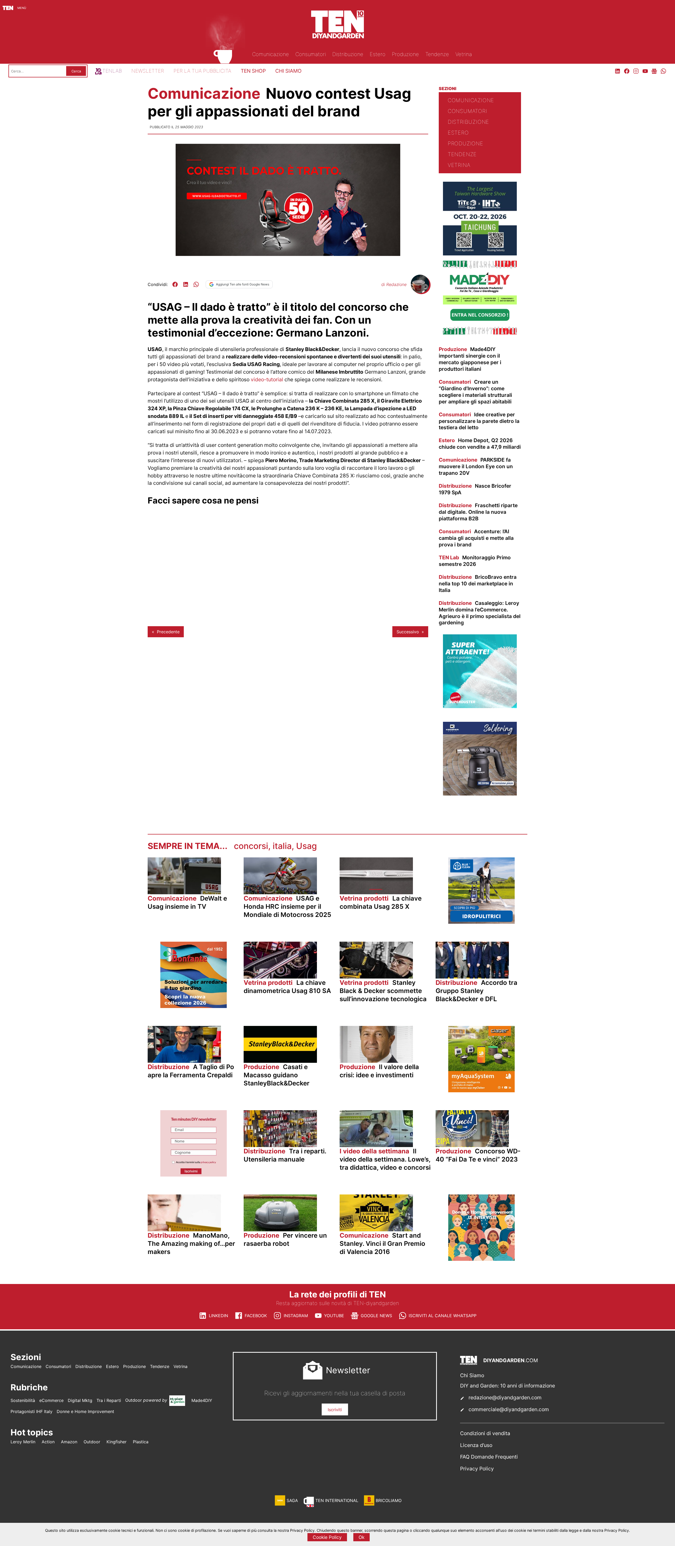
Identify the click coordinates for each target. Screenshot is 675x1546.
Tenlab (112, 71)
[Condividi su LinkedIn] (185, 284)
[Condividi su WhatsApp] (196, 284)
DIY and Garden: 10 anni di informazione (507, 1385)
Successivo (408, 631)
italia (282, 846)
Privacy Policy (477, 1468)
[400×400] (481, 1090)
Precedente (168, 631)
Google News (376, 1315)
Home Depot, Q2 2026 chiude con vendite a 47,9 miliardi (480, 443)
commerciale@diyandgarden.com (509, 1409)
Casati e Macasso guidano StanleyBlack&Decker (277, 1075)
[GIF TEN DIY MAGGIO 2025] (481, 922)
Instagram (296, 1315)
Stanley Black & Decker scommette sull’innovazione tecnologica (383, 991)
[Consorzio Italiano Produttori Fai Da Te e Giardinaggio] (480, 332)
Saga (292, 1500)
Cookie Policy (327, 1537)
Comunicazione (206, 93)
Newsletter (147, 71)
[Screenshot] (193, 1175)
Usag (306, 846)
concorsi (251, 846)
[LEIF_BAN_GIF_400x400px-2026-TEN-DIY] (480, 706)
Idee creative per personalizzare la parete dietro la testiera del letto (479, 421)
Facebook (256, 1315)
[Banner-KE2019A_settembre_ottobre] (480, 794)
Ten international (336, 1500)
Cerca (76, 71)
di (394, 284)
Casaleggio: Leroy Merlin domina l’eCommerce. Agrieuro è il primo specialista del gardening (479, 613)
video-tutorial (267, 379)
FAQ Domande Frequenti (489, 1457)
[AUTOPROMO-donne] (481, 1259)
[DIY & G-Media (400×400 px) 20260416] (480, 253)
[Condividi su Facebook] (175, 284)
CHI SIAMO (288, 71)
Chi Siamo (472, 1375)
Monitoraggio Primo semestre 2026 (475, 560)
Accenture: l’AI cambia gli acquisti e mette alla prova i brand (476, 538)
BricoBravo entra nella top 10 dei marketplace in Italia (478, 583)
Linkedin (218, 1315)
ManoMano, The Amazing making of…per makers (191, 1244)
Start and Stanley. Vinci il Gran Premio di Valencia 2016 (382, 1244)
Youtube (334, 1315)
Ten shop (253, 71)
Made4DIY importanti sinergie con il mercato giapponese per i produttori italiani (470, 359)
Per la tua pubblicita (202, 71)
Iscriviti (335, 1409)
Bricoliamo (389, 1500)
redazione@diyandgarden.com (505, 1397)
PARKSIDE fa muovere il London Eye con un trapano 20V (476, 466)
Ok (361, 1537)
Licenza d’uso (476, 1445)
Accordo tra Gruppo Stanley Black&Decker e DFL (476, 991)
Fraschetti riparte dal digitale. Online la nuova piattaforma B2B (478, 512)
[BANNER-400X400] (193, 1006)
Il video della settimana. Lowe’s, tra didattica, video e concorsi (385, 1159)
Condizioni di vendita (485, 1433)
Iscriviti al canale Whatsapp (442, 1315)
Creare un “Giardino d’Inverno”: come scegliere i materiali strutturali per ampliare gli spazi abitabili (475, 392)
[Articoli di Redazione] (420, 291)
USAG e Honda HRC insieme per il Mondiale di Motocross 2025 (287, 906)
